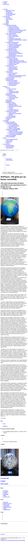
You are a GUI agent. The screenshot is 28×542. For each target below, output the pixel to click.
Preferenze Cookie (7, 507)
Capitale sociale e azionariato (12, 111)
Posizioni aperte (9, 147)
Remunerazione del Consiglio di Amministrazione (15, 54)
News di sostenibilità (10, 136)
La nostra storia (9, 12)
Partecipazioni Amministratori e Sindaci (17, 75)
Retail (7, 20)
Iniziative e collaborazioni (14, 128)
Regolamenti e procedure (14, 28)
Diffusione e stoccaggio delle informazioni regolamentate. (13, 540)
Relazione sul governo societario (16, 31)
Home (4, 153)
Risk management (10, 79)
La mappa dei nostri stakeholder (15, 133)
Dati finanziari (9, 93)
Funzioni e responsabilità (14, 46)
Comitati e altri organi (10, 57)
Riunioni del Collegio (13, 69)
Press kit (8, 142)
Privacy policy (6, 504)
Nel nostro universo (10, 146)
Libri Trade (8, 17)
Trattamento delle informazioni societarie (17, 30)
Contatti (5, 2)
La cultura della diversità (11, 123)
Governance (5, 23)
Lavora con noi (6, 144)
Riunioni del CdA (12, 48)
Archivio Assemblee (13, 84)
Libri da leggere (9, 140)
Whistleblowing (6, 509)
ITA (4, 1)
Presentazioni (9, 101)
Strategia (8, 87)
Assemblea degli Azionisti (11, 80)
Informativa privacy (7, 503)
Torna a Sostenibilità (13, 124)
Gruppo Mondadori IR (13, 109)
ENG (6, 1)
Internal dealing (9, 71)
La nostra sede (9, 15)
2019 (4, 423)
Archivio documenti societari (15, 32)
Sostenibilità (5, 120)
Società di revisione (10, 77)
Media (7, 22)
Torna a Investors (12, 88)
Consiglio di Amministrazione (12, 42)
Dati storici (11, 107)
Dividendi (11, 114)
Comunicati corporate (10, 95)
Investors (5, 86)
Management (9, 11)
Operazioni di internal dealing (15, 76)
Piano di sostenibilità (10, 122)
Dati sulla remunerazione (11, 49)
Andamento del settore (13, 92)
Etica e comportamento (11, 33)
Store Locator (6, 4)
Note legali (5, 502)
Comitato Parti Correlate (14, 63)
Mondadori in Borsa (10, 102)
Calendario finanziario (10, 117)
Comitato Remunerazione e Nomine (16, 60)
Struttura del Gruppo (10, 10)
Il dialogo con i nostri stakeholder (13, 129)
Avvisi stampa (12, 98)
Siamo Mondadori (10, 145)
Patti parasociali (12, 115)
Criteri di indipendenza (13, 47)
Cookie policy (6, 505)
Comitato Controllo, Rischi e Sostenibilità (18, 61)
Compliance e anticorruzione (15, 38)
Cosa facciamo (6, 16)
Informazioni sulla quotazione (15, 106)
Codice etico (11, 37)
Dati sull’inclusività (13, 126)
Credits (4, 508)
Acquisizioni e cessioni (14, 91)
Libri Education (9, 19)
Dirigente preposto (13, 64)
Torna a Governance (13, 26)
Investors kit (8, 118)
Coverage (11, 108)
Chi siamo (5, 9)
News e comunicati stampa (11, 139)
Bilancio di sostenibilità (11, 135)
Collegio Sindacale (10, 65)
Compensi (11, 70)
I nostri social (9, 141)
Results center (9, 100)
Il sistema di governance (11, 25)
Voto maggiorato (12, 85)
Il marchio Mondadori (10, 14)
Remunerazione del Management (16, 55)
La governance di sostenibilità (15, 134)
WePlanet (5, 426)
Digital (7, 21)
